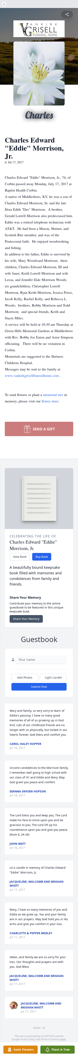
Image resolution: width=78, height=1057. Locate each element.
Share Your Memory (26, 619)
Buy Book (42, 557)
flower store (50, 401)
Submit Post (39, 687)
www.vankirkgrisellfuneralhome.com (32, 375)
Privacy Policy (27, 1039)
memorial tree (53, 394)
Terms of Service (50, 1039)
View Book (19, 557)
